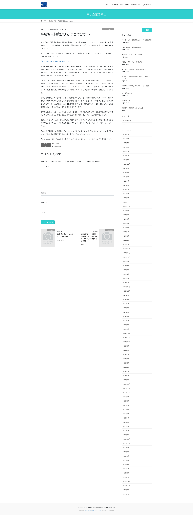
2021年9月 (126, 346)
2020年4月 (126, 418)
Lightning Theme (96, 510)
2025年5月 (126, 177)
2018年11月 (126, 485)
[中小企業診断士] (48, 233)
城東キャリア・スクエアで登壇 (132, 62)
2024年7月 (126, 219)
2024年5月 (126, 227)
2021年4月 (126, 367)
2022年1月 (126, 329)
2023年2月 (126, 282)
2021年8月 (126, 350)
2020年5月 (126, 414)
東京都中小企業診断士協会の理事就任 (134, 69)
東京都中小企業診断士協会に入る (132, 108)
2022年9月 (126, 295)
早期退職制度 (57, 146)
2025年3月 (126, 185)
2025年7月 (126, 168)
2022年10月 (126, 291)
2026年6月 (126, 139)
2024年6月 (126, 223)
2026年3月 (126, 151)
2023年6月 (126, 274)
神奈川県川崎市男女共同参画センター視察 (135, 86)
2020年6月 (126, 409)
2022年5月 (126, 312)
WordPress (88, 510)
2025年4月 (126, 181)
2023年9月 (126, 261)
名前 (43, 193)
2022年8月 (126, 299)
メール (44, 202)
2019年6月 (126, 460)
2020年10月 (126, 392)
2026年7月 (126, 134)
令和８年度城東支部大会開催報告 (132, 47)
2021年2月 (126, 375)
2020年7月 (126, 405)
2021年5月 (126, 363)
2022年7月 (126, 303)
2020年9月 (126, 397)
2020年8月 (126, 401)
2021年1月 (126, 380)
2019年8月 (126, 452)
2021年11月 (126, 337)
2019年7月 (126, 456)
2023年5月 (126, 278)
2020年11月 (126, 388)
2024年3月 (126, 236)
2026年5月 (126, 143)
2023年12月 (126, 249)
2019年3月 (126, 473)
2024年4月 (126, 232)
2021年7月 (126, 354)
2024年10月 (126, 206)
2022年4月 (126, 316)
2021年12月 (126, 333)
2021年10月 (126, 342)
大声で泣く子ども (127, 100)
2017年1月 (126, 494)
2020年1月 (126, 430)
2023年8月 (126, 265)
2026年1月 (126, 160)
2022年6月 (126, 308)
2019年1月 (126, 477)
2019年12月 (126, 435)
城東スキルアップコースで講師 (132, 54)
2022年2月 (126, 325)
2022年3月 (126, 320)
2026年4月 (126, 147)
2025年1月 (126, 194)
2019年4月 (126, 469)
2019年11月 (126, 439)
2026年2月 (126, 155)
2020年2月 (126, 426)
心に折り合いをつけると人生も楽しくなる (56, 61)
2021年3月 (126, 371)
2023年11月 (126, 253)
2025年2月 (126, 189)
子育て (125, 124)
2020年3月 (126, 422)
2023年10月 (126, 257)
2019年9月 (126, 447)
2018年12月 (126, 481)
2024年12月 (126, 198)
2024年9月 (126, 210)
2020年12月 (126, 384)
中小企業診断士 (108, 29)
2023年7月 (126, 270)
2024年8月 (126, 215)
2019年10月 (126, 443)
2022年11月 (126, 287)
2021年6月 (126, 359)
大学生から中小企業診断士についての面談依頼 (136, 40)
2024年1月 (126, 244)
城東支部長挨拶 (127, 93)
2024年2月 (126, 240)
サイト (43, 212)
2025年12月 (126, 164)
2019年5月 (126, 464)
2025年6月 (126, 172)
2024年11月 (126, 202)
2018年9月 (126, 490)
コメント (45, 166)
